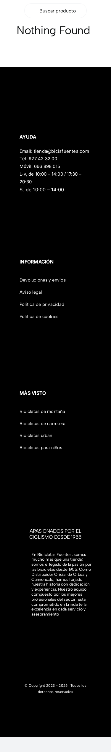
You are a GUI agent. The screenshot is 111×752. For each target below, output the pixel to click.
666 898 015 (47, 166)
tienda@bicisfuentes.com (61, 151)
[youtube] (77, 706)
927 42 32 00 (43, 158)
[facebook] (48, 706)
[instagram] (58, 706)
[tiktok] (68, 706)
